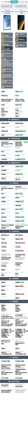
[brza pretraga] (20, 2)
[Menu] (26, 1)
